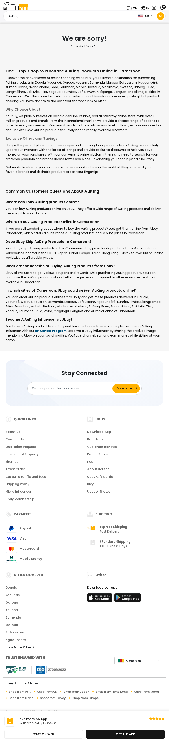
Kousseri (12, 610)
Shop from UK (47, 692)
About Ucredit (98, 469)
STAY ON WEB (43, 734)
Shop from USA (20, 692)
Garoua (12, 602)
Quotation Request (21, 447)
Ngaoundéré (16, 640)
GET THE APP (125, 734)
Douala (11, 587)
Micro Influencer (18, 491)
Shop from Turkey (53, 698)
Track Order (15, 469)
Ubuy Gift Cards (100, 476)
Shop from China (21, 698)
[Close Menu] (5, 9)
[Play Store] (127, 598)
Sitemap (12, 461)
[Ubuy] (21, 8)
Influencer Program (50, 331)
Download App (99, 432)
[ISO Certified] (48, 669)
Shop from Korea (146, 692)
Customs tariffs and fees (26, 476)
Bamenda (13, 617)
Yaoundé (13, 595)
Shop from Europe (85, 698)
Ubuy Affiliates (98, 491)
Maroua (12, 625)
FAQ (90, 461)
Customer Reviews (102, 447)
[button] (133, 8)
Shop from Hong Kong (112, 692)
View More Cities (19, 647)
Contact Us (15, 439)
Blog (90, 484)
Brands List (96, 439)
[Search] (160, 16)
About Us (13, 432)
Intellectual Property (22, 454)
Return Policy (97, 454)
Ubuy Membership (20, 499)
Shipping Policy (17, 484)
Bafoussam (15, 632)
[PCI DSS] (16, 670)
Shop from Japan (76, 692)
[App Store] (100, 598)
